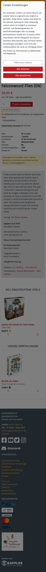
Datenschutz (35, 51)
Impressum (11, 53)
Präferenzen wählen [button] (23, 62)
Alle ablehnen (23, 69)
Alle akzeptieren (23, 75)
